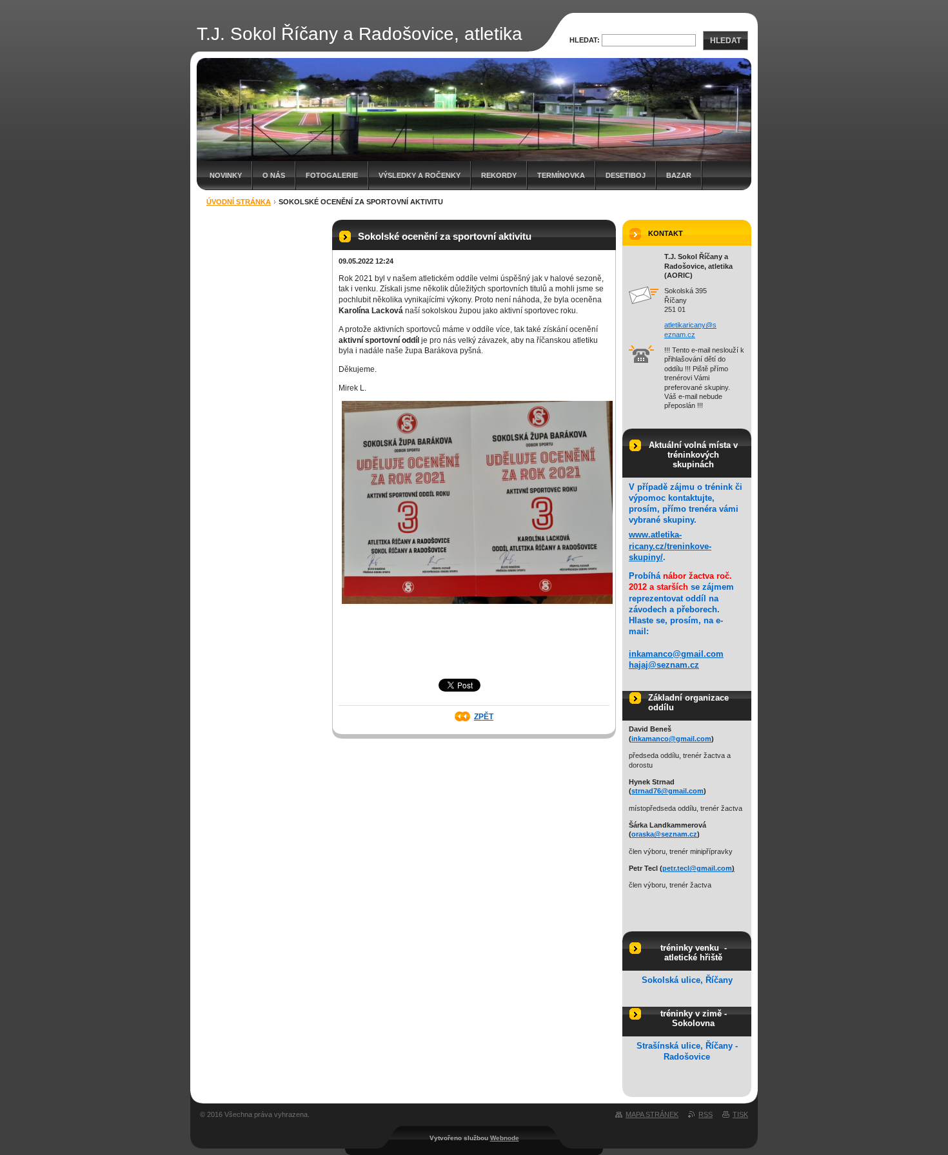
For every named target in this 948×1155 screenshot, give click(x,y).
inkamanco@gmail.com (676, 654)
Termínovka (561, 175)
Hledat (725, 40)
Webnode (504, 1137)
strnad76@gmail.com (667, 791)
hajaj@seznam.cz (664, 665)
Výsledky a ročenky (419, 175)
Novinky (226, 175)
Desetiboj (626, 175)
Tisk (740, 1114)
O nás (273, 175)
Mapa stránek (652, 1114)
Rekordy (499, 175)
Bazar (678, 175)
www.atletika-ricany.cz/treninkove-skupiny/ (670, 545)
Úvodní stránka (238, 202)
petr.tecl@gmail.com (697, 868)
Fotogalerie (332, 175)
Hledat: (584, 40)
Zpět (483, 716)
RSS (705, 1114)
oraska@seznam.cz (664, 834)
